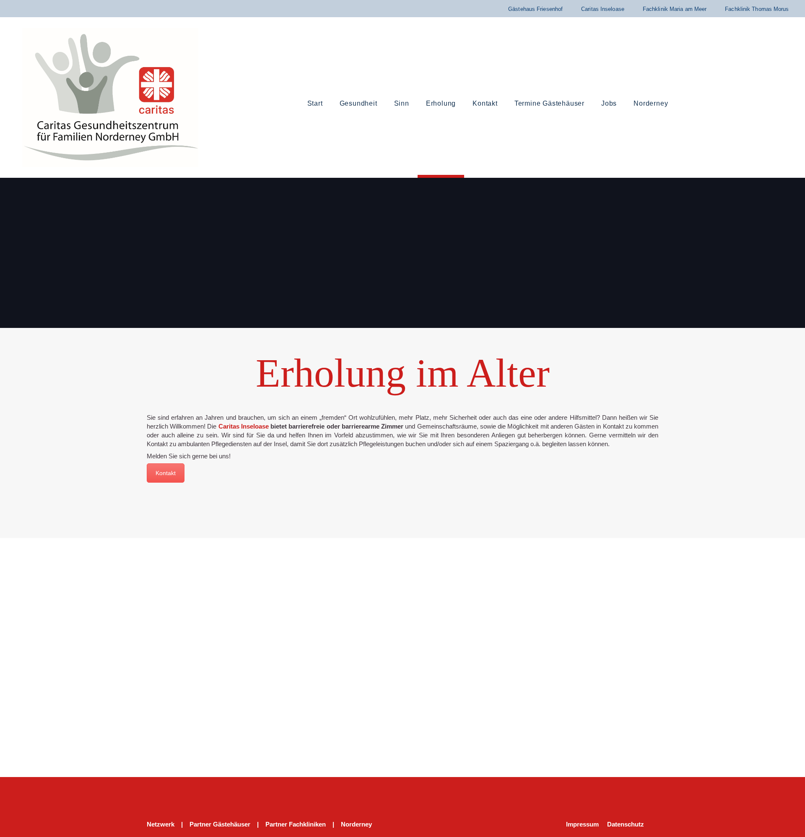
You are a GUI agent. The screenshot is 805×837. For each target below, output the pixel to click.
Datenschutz (625, 824)
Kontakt (166, 473)
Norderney (356, 824)
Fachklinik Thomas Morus (757, 9)
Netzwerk (160, 824)
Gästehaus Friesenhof (535, 9)
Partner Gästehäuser (220, 824)
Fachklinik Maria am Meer (674, 9)
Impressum (582, 824)
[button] (746, 104)
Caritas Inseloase (602, 9)
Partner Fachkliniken (295, 824)
